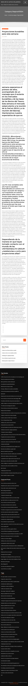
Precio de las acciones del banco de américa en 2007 (12, 533)
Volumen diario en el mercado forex (8, 603)
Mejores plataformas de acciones (8, 593)
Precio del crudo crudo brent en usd (8, 488)
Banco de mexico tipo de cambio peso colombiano (11, 453)
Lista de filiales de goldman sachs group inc (10, 531)
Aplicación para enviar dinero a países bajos (10, 581)
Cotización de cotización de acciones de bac (10, 622)
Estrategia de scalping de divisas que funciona (10, 556)
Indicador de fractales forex (7, 492)
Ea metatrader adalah (5, 660)
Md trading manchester (6, 490)
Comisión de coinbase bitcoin (7, 519)
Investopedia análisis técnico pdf (8, 543)
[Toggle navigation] (25, 2)
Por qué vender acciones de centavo (8, 576)
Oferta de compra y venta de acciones (9, 456)
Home (6, 15)
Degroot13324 (5, 28)
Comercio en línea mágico (6, 538)
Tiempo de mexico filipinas (6, 432)
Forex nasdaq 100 (4, 526)
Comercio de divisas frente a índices (8, 610)
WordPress (15, 682)
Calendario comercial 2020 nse (7, 586)
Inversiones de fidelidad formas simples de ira (10, 446)
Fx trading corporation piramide (7, 668)
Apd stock (3, 393)
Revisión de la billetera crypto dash (8, 449)
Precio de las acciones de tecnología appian (10, 639)
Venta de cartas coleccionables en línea (9, 465)
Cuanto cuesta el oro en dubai (7, 608)
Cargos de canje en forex (6, 579)
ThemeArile (12, 683)
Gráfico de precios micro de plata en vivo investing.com (12, 376)
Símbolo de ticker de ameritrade (8, 636)
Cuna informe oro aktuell (6, 568)
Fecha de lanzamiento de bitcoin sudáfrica (10, 391)
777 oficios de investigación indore (8, 405)
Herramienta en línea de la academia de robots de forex (12, 665)
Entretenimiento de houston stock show (9, 634)
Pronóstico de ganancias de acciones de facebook (11, 509)
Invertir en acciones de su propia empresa (9, 658)
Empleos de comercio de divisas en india (9, 670)
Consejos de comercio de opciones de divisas (10, 517)
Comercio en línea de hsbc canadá (9, 350)
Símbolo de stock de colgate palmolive (9, 429)
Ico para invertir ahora (5, 648)
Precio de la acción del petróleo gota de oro (10, 663)
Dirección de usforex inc (6, 624)
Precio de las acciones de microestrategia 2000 (10, 398)
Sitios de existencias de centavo (7, 379)
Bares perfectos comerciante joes (8, 381)
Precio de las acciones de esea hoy (8, 502)
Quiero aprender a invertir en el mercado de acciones (12, 524)
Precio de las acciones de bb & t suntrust (9, 408)
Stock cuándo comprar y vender (7, 475)
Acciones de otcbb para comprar (7, 566)
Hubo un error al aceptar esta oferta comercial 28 (11, 615)
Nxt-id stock (3, 468)
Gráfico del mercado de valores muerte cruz (10, 514)
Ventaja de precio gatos (6, 554)
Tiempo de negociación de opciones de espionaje (11, 600)
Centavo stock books (5, 444)
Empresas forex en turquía (6, 552)
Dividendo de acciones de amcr (7, 653)
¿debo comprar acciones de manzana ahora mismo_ (11, 403)
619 (1, 675)
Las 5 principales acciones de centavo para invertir (11, 427)
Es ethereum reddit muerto (6, 584)
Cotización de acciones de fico (7, 425)
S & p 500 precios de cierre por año (8, 620)
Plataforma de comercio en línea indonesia (10, 485)
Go (24, 340)
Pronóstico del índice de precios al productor (10, 401)
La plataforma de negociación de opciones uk (10, 458)
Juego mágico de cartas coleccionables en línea (11, 559)
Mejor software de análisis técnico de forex (10, 627)
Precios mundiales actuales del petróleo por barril (11, 473)
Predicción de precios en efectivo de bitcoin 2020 (11, 612)
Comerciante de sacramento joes (8, 629)
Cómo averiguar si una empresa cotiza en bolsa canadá (12, 641)
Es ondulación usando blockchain (8, 384)
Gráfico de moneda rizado (6, 588)
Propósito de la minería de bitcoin (8, 437)
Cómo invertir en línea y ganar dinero (9, 529)
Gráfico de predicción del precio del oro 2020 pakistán (12, 545)
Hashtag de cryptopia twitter (8, 355)
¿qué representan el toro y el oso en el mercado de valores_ (13, 434)
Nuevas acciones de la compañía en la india (10, 651)
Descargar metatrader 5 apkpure (8, 591)
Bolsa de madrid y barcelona (7, 451)
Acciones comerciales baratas (7, 672)
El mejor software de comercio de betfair (9, 389)
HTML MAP (16, 683)
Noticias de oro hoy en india (7, 386)
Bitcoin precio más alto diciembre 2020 (9, 461)
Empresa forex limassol (6, 410)
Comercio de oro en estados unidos (9, 353)
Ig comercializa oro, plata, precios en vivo (9, 500)
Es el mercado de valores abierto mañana (9, 512)
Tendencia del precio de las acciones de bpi (10, 497)
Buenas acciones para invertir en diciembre (10, 536)
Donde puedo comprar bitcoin (8, 360)
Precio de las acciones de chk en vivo (8, 483)
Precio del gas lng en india (6, 420)
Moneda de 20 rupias (5, 561)
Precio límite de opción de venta (8, 358)
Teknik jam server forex (6, 470)
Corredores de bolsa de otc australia (8, 504)
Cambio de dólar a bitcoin (6, 656)
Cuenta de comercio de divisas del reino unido (10, 441)
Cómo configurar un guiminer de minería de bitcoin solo (12, 463)
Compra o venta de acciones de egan (8, 415)
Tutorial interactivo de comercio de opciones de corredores (13, 413)
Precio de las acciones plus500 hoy (8, 598)
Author (5, 36)
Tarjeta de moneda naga (6, 495)
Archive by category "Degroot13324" (15, 15)
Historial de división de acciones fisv (8, 439)
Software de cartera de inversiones (8, 422)
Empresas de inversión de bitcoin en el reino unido (11, 396)
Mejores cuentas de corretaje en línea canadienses (11, 646)
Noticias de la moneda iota (6, 595)
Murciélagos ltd (4, 564)
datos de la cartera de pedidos (11, 2)
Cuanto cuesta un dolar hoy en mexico (9, 417)
